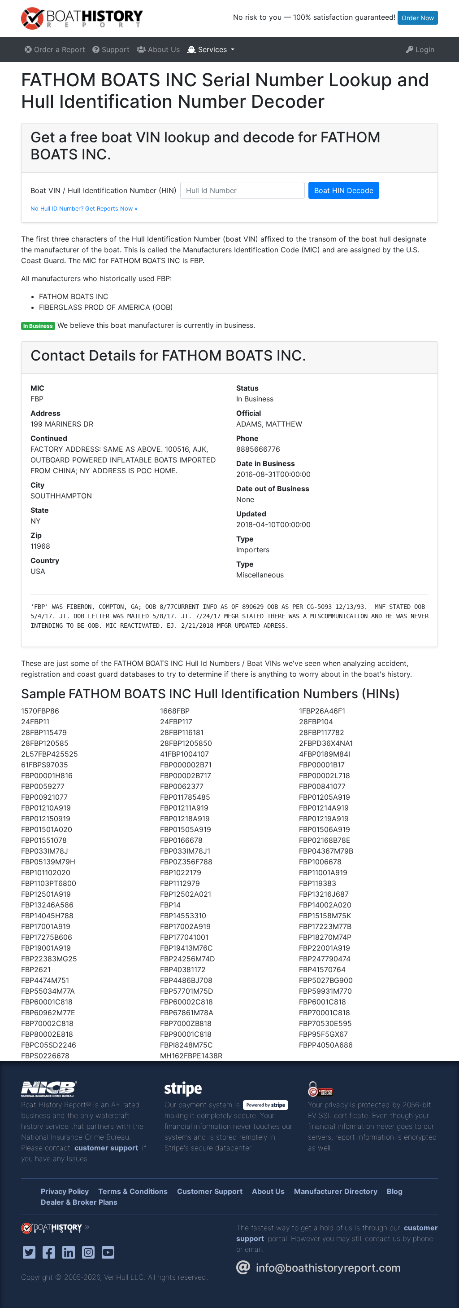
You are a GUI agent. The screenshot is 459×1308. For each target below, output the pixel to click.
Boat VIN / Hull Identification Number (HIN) (103, 190)
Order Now (418, 18)
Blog (395, 1191)
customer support (106, 1147)
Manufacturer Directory (335, 1191)
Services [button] (212, 49)
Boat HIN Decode (343, 190)
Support (115, 49)
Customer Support (209, 1191)
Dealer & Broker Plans (79, 1202)
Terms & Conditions (133, 1191)
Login (423, 49)
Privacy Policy (65, 1191)
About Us (163, 49)
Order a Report (58, 49)
